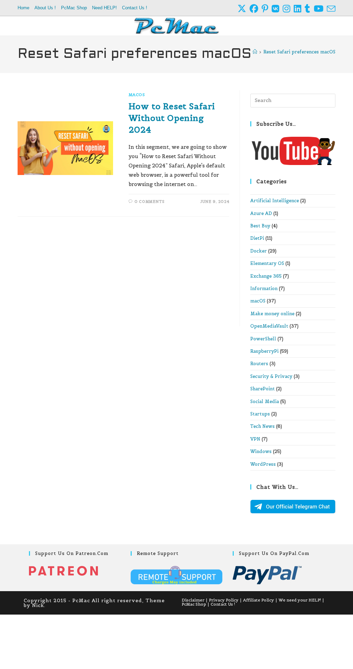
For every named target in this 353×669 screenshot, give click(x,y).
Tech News (262, 426)
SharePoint (262, 389)
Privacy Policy (224, 600)
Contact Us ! (134, 7)
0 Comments (149, 201)
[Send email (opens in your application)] (331, 8)
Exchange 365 (266, 276)
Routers (259, 364)
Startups (260, 414)
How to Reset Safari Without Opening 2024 (172, 118)
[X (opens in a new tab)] (244, 8)
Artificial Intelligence (274, 201)
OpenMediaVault (269, 326)
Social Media (264, 401)
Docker (258, 251)
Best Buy (260, 226)
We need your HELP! (300, 600)
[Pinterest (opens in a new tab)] (267, 8)
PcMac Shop (74, 7)
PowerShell (263, 339)
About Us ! (45, 7)
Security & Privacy (271, 376)
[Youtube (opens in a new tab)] (320, 8)
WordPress (263, 464)
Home (23, 7)
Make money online (272, 314)
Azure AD (261, 213)
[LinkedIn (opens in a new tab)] (299, 8)
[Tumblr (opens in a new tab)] (309, 8)
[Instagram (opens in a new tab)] (288, 8)
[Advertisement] (123, 275)
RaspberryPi (264, 351)
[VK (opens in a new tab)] (277, 8)
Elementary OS (267, 263)
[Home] (255, 52)
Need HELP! (104, 7)
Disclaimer (193, 600)
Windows (261, 451)
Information (264, 288)
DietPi (257, 238)
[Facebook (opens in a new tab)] (256, 8)
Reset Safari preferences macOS (299, 52)
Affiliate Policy (258, 600)
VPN (255, 439)
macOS (137, 94)
